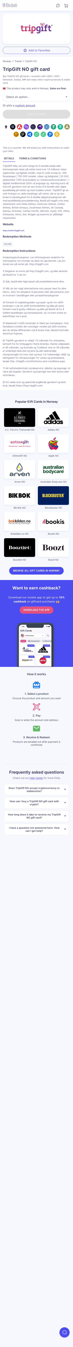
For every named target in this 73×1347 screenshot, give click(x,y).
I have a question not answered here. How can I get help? (34, 829)
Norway (7, 61)
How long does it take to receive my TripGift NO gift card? (34, 816)
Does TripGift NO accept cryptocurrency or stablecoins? (34, 789)
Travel (18, 61)
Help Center (36, 778)
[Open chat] (64, 1332)
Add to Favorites (39, 50)
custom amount (25, 105)
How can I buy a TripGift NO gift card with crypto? (34, 803)
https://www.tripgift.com (13, 230)
